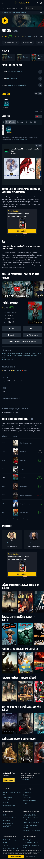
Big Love (5, 845)
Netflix (5, 815)
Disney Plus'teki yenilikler (31, 822)
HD (30, 122)
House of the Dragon (29, 800)
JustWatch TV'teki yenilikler (32, 830)
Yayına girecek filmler (9, 836)
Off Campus (26, 792)
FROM (25, 803)
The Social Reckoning (9, 840)
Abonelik (3, 130)
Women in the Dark (9, 805)
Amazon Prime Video (9, 818)
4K (26, 122)
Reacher (25, 795)
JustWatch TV (7, 826)
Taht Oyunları (27, 798)
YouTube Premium (8, 823)
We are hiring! (9, 780)
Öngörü (5, 842)
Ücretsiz (20, 122)
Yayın (6, 99)
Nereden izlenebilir (10, 43)
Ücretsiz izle (27, 43)
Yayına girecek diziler (29, 836)
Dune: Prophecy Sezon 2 (30, 840)
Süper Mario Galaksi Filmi (11, 848)
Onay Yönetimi (25, 779)
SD (35, 122)
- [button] (12, 72)
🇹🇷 (37, 116)
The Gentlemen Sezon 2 (30, 842)
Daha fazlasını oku (7, 360)
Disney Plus (6, 820)
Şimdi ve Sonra (7, 797)
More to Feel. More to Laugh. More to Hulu (25, 150)
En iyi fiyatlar (10, 122)
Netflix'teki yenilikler (29, 815)
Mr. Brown (6, 802)
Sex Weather (7, 800)
